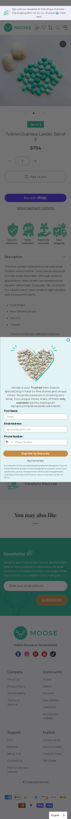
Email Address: (13, 423)
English (55, 815)
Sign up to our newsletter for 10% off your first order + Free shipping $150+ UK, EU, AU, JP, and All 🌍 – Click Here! (39, 13)
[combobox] (58, 815)
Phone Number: (13, 436)
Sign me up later (35, 460)
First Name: (11, 410)
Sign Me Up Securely (35, 453)
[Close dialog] (68, 339)
